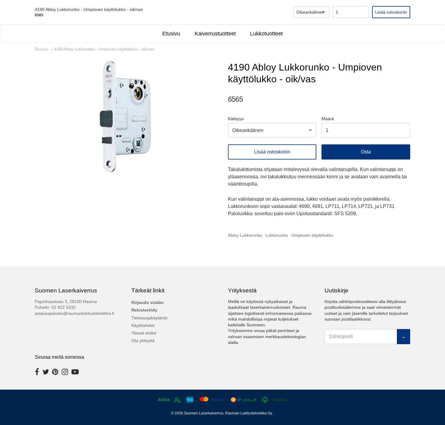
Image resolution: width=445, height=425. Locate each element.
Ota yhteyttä (143, 340)
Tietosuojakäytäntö (149, 317)
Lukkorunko (276, 235)
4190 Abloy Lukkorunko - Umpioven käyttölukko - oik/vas (104, 49)
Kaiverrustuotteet (215, 34)
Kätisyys (236, 119)
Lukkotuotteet (266, 34)
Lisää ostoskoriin (272, 151)
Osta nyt (365, 152)
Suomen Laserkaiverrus (203, 413)
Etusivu (171, 34)
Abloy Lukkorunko (245, 235)
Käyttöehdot (142, 325)
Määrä (327, 119)
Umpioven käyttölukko (312, 235)
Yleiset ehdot (143, 333)
